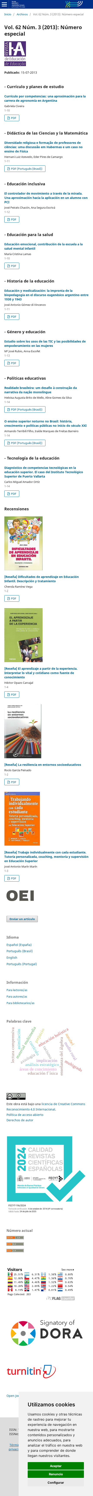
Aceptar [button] (56, 1466)
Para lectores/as (16, 990)
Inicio (7, 14)
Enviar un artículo (22, 919)
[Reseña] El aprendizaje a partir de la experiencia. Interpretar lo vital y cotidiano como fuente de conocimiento (40, 672)
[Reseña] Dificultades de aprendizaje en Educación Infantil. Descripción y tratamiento (41, 579)
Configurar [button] (56, 1482)
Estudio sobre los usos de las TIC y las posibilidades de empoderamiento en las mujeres (45, 343)
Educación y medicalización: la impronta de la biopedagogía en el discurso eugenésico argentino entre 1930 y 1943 (46, 295)
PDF (13, 118)
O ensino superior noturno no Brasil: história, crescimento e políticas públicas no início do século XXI (45, 423)
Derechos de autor (19, 1120)
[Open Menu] (4, 4)
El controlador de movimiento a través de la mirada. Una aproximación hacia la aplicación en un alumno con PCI (46, 197)
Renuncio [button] (56, 1474)
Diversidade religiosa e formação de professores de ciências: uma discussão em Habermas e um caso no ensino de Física (43, 147)
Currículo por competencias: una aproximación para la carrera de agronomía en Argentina (45, 98)
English (11, 957)
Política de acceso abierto (24, 1115)
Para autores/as (16, 996)
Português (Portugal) (21, 964)
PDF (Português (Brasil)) (26, 169)
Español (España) (19, 945)
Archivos (22, 14)
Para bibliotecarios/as (20, 1003)
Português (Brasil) (19, 951)
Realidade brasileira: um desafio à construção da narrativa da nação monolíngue (40, 390)
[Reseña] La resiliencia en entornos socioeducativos (42, 765)
